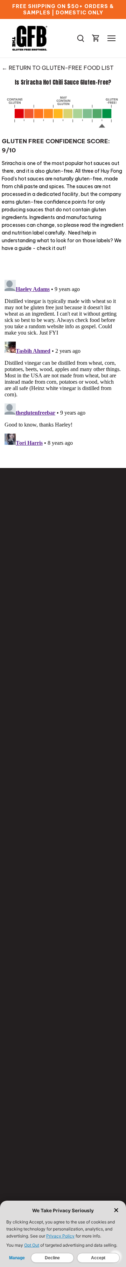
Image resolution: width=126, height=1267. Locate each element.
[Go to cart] (96, 38)
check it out (50, 248)
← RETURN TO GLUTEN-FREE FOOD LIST (58, 67)
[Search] (80, 38)
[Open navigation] (111, 38)
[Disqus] (63, 365)
